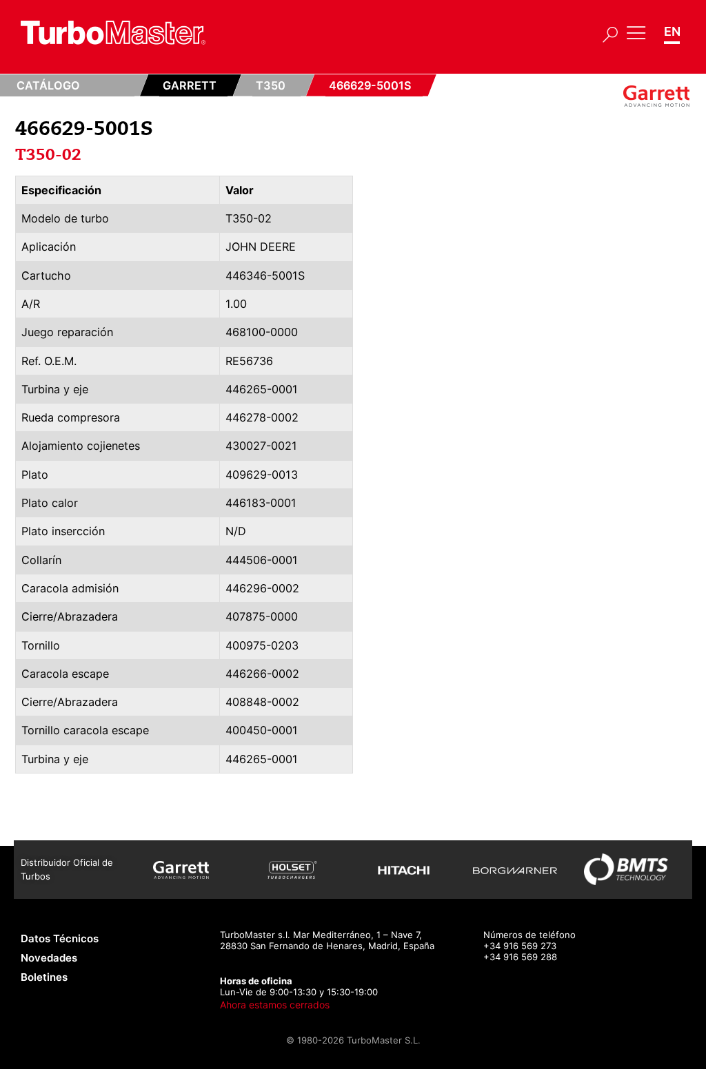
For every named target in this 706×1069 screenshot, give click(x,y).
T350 (270, 85)
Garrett (189, 85)
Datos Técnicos (60, 938)
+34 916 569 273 (519, 945)
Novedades (49, 957)
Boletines (44, 977)
